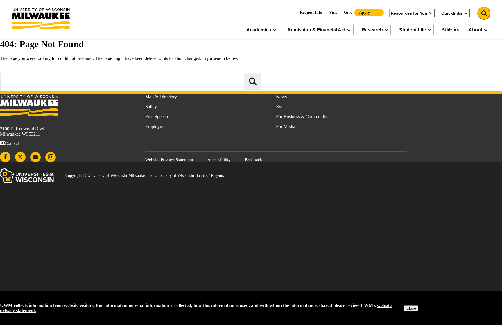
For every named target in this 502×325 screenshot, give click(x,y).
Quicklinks (451, 13)
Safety (151, 106)
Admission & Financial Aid (316, 29)
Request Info (311, 12)
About (475, 29)
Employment (157, 126)
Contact (12, 143)
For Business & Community (301, 116)
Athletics (450, 29)
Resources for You (409, 13)
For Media (285, 126)
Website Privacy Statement (169, 159)
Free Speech (156, 116)
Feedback (253, 159)
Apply (364, 12)
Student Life (412, 29)
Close (411, 308)
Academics (258, 29)
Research (372, 29)
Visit (333, 12)
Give (348, 12)
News (281, 96)
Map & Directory (161, 96)
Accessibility (219, 159)
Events (282, 106)
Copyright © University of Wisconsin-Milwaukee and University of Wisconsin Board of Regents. (145, 175)
